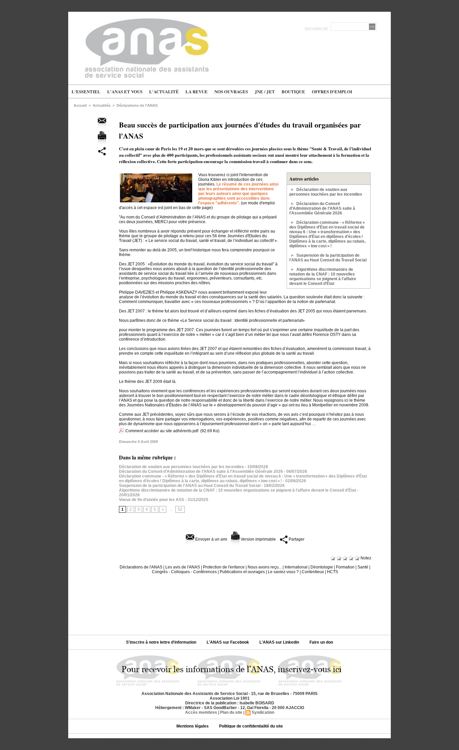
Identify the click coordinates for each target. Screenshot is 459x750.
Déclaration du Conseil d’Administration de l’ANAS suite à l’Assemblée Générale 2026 (322, 208)
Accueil (80, 105)
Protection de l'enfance (224, 567)
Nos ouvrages (231, 91)
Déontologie (321, 567)
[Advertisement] (229, 602)
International (296, 567)
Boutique (293, 91)
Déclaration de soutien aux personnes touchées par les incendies (325, 192)
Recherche (317, 29)
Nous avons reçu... (265, 567)
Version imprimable (258, 539)
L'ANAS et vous (124, 91)
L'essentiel (86, 91)
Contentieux (313, 571)
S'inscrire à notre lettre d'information (161, 642)
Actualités (102, 105)
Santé (363, 567)
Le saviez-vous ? (283, 571)
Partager (296, 539)
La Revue (196, 91)
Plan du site (231, 712)
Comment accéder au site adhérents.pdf (161, 431)
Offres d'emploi (332, 91)
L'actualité (164, 91)
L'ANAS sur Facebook (228, 642)
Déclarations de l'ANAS (137, 105)
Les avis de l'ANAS (182, 567)
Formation (345, 567)
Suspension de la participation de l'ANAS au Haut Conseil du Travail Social (328, 257)
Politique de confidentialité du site (251, 726)
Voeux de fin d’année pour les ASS (151, 499)
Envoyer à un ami (210, 539)
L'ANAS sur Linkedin (279, 642)
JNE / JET (265, 91)
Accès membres (201, 712)
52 (180, 509)
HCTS (332, 571)
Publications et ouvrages (242, 571)
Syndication (263, 712)
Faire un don (321, 642)
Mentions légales (193, 726)
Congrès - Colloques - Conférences (184, 571)
